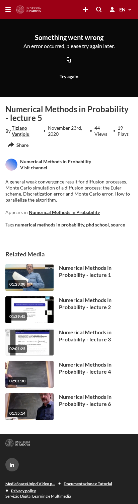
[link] (85, 9)
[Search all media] (98, 9)
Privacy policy (23, 490)
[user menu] (112, 9)
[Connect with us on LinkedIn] (12, 464)
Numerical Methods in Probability (64, 212)
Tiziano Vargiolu (20, 131)
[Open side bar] (8, 9)
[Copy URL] (69, 60)
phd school (97, 224)
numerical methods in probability (49, 224)
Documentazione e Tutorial (88, 483)
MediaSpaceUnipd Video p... (30, 483)
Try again (69, 76)
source (118, 224)
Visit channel (33, 167)
